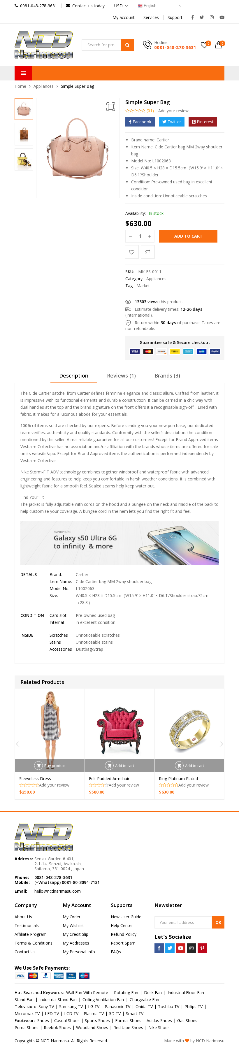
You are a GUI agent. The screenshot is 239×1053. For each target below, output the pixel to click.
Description (73, 375)
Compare (147, 251)
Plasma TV (94, 1013)
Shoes (43, 1020)
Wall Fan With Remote (87, 992)
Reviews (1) (121, 375)
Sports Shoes (97, 1020)
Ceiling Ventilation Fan (103, 999)
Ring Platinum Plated (178, 778)
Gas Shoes (187, 1020)
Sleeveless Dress (35, 778)
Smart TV (134, 1013)
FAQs (116, 951)
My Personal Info (79, 951)
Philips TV (193, 1006)
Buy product (55, 765)
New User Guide (126, 916)
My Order (71, 916)
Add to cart (188, 236)
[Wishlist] (131, 251)
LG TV (93, 1006)
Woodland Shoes (92, 1027)
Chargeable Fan (144, 999)
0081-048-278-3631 (175, 47)
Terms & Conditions (33, 943)
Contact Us (25, 951)
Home (20, 86)
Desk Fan (153, 992)
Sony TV (46, 1006)
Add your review (173, 110)
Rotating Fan (126, 992)
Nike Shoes (159, 1027)
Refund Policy (123, 934)
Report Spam (123, 943)
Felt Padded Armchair (109, 778)
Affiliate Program (31, 934)
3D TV (115, 1013)
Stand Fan (24, 999)
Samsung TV (71, 1006)
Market (143, 285)
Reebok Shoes (57, 1027)
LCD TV (71, 1013)
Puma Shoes (26, 1027)
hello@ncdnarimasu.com (57, 891)
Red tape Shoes (128, 1027)
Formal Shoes (128, 1020)
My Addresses (76, 943)
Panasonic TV (117, 1006)
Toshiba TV (168, 1006)
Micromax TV (27, 1013)
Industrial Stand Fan (58, 999)
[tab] (73, 377)
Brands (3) (167, 375)
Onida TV (144, 1006)
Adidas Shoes (159, 1020)
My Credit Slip (75, 934)
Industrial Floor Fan (186, 992)
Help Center (122, 925)
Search (127, 45)
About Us (23, 916)
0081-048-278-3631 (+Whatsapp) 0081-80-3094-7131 (67, 880)
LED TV (52, 1013)
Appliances (44, 86)
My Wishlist (73, 925)
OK (218, 922)
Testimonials (27, 925)
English (149, 5)
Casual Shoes (67, 1020)
